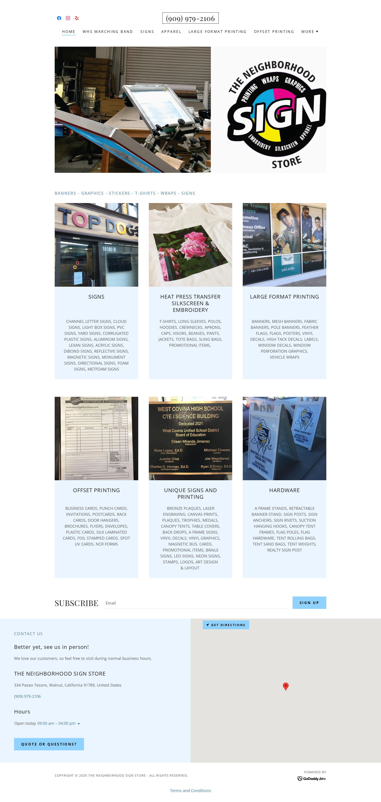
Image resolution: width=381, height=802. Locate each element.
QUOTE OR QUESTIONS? (49, 744)
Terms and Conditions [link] (190, 790)
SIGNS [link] (147, 31)
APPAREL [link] (171, 31)
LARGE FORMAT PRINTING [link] (218, 31)
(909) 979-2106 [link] (27, 696)
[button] (310, 31)
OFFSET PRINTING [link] (274, 31)
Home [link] (69, 31)
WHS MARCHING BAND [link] (108, 31)
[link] (59, 18)
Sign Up (309, 602)
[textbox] (195, 603)
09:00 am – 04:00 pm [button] (56, 723)
